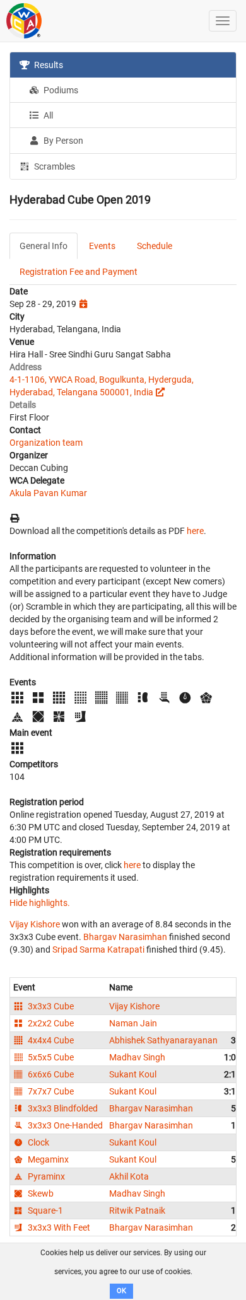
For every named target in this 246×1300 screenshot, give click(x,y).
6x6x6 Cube (50, 1074)
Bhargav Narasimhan (125, 937)
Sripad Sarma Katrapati (98, 949)
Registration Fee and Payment (79, 272)
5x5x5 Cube (50, 1057)
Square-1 (44, 1210)
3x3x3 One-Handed (64, 1125)
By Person (62, 141)
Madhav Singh (137, 1057)
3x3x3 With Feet (58, 1227)
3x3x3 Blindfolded (62, 1108)
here (195, 531)
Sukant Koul (132, 1074)
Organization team (46, 443)
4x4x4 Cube (50, 1040)
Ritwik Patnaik (137, 1210)
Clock (37, 1142)
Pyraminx (45, 1176)
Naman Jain (133, 1023)
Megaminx (47, 1159)
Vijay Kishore (34, 924)
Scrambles (53, 166)
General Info (43, 246)
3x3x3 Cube (50, 1006)
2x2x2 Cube (50, 1023)
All (47, 115)
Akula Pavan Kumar (48, 493)
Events (102, 246)
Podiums (60, 90)
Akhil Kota (129, 1176)
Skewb (40, 1193)
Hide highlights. (39, 903)
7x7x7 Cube (50, 1091)
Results (47, 65)
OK (121, 1291)
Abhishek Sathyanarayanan (163, 1040)
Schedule (154, 246)
